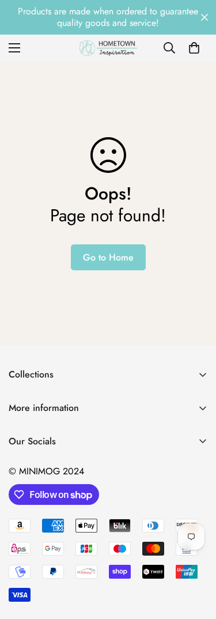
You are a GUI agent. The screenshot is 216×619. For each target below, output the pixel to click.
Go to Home (108, 257)
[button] (194, 48)
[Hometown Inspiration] (108, 48)
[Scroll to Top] (195, 557)
